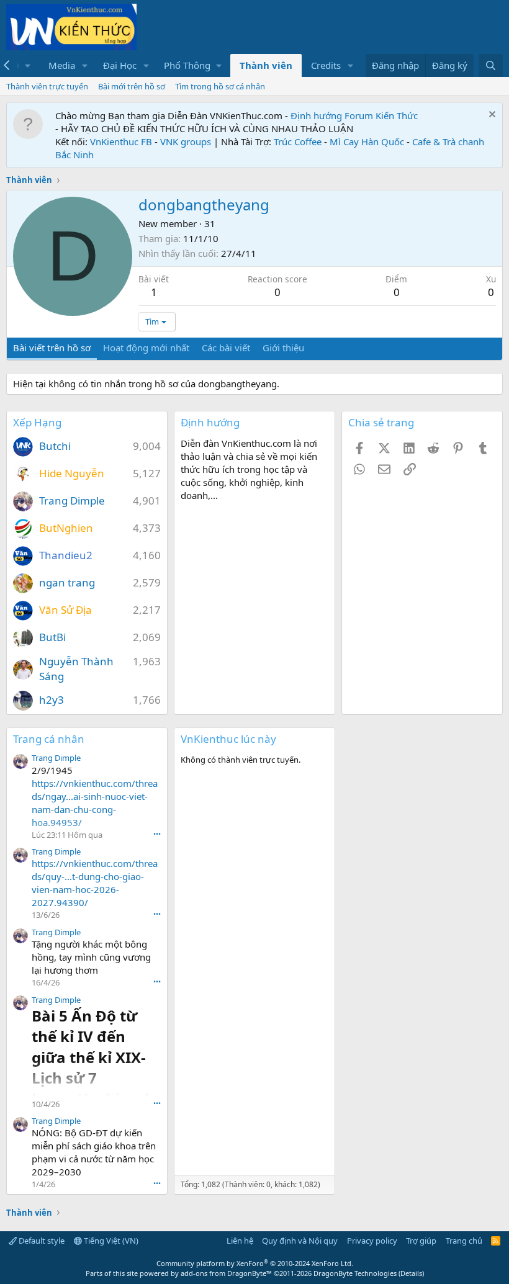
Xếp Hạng (37, 422)
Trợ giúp (421, 1240)
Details (411, 1273)
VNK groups (185, 141)
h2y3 (51, 700)
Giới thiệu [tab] (283, 347)
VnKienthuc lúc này (228, 739)
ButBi (52, 637)
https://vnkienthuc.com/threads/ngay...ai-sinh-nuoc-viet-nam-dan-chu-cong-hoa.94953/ (95, 802)
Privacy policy (372, 1240)
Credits (326, 65)
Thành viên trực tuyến (47, 86)
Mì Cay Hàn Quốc (367, 141)
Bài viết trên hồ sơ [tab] (52, 347)
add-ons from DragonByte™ (226, 1273)
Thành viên (266, 65)
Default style (41, 1240)
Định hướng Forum (332, 115)
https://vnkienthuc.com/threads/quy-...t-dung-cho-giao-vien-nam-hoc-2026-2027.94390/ (95, 883)
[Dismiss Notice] (490, 115)
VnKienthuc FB (121, 141)
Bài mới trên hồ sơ (131, 86)
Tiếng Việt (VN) (110, 1240)
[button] (85, 65)
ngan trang (67, 582)
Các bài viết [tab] (226, 347)
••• (157, 833)
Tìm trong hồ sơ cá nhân (220, 86)
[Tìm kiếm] (491, 65)
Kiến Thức (397, 115)
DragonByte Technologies (355, 1273)
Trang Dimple (72, 500)
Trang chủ (464, 1240)
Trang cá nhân (48, 739)
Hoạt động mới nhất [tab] (146, 347)
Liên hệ (240, 1240)
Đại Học (120, 65)
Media (61, 65)
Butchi (55, 446)
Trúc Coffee (298, 141)
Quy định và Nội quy (300, 1240)
